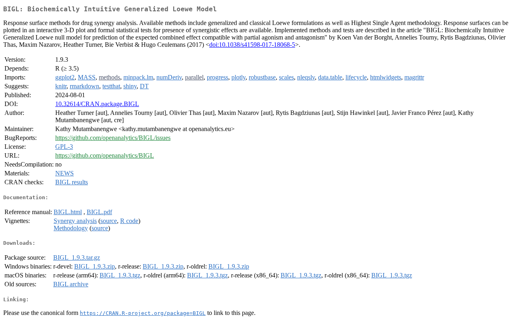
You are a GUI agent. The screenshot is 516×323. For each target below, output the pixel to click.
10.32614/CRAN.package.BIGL (97, 103)
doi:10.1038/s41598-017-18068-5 (252, 44)
